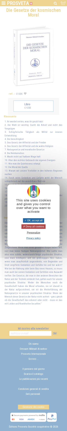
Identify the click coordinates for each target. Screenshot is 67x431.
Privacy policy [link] (33, 238)
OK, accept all (34, 220)
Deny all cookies (34, 226)
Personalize (33, 232)
